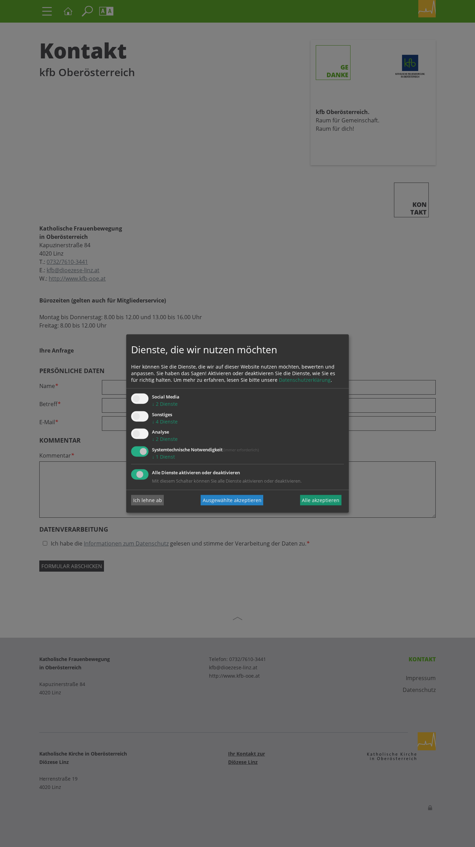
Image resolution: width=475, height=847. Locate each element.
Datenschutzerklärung (305, 380)
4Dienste (165, 421)
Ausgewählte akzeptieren (232, 500)
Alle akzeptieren (320, 500)
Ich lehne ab (147, 500)
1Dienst (163, 457)
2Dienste (165, 404)
